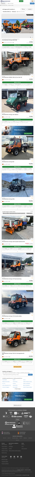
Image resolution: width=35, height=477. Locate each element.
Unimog (14, 383)
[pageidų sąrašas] (31, 1)
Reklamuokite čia (18, 405)
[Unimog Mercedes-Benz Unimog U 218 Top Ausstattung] (17, 265)
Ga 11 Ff (3, 383)
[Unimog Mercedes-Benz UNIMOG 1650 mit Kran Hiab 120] (17, 63)
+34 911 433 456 (22, 433)
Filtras (24, 9)
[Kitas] (32, 26)
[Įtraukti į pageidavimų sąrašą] (32, 39)
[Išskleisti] (17, 50)
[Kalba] (32, 1)
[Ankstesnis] (2, 26)
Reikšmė (30, 9)
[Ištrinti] (10, 11)
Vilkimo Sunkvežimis (26, 383)
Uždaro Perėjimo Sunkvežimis (28, 381)
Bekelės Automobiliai (6, 381)
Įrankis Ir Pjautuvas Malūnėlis (28, 387)
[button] (13, 42)
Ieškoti (32, 3)
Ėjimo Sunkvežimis (26, 385)
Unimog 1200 (15, 385)
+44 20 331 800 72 (6, 432)
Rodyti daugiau (18, 388)
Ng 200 (14, 379)
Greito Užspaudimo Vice (6, 385)
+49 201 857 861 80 (6, 433)
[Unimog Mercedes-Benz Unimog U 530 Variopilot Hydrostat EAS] (17, 228)
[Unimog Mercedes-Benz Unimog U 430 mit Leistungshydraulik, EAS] (17, 339)
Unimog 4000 (15, 387)
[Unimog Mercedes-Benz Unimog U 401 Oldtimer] (17, 100)
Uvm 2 (24, 379)
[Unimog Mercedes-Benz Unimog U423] (17, 148)
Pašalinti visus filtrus (21, 11)
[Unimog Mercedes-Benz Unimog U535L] (17, 185)
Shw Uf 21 (17, 440)
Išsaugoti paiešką (18, 366)
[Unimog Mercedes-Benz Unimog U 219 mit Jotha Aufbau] (17, 302)
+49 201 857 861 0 (23, 432)
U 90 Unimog (15, 381)
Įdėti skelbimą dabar (28, 133)
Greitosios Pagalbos (5, 387)
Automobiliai (4, 379)
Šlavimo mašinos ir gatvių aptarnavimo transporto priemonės (14, 213)
